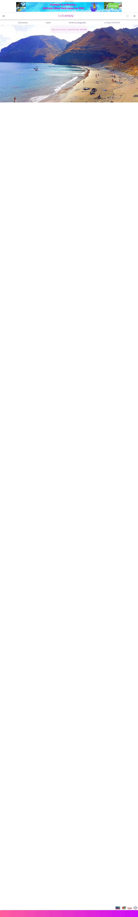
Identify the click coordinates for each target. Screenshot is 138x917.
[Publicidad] (69, 7)
